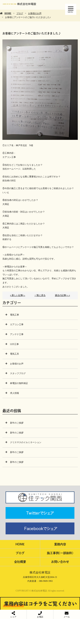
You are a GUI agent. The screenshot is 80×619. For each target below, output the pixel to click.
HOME (7, 13)
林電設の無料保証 (19, 383)
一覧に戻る (40, 295)
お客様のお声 (34, 13)
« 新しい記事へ (17, 295)
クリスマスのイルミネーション (25, 442)
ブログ (19, 13)
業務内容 (60, 544)
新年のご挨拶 (16, 423)
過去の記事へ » (62, 295)
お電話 (40, 617)
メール (67, 617)
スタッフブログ (18, 373)
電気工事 (14, 314)
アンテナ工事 (16, 334)
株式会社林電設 (40, 572)
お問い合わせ (60, 561)
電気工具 (14, 354)
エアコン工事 (16, 324)
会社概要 (20, 561)
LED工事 (14, 344)
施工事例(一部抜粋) (60, 553)
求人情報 (14, 393)
